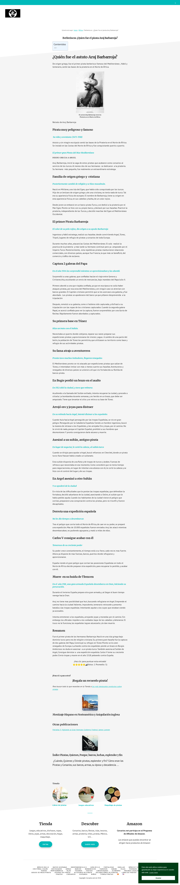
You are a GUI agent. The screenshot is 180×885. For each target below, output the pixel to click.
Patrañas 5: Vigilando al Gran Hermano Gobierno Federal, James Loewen (81, 730)
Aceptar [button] (158, 878)
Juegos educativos (86, 805)
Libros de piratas (59, 805)
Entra (45, 844)
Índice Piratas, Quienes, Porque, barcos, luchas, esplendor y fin (87, 755)
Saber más (90, 844)
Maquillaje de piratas (113, 805)
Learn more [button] (153, 872)
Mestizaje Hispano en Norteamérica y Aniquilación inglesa (86, 714)
